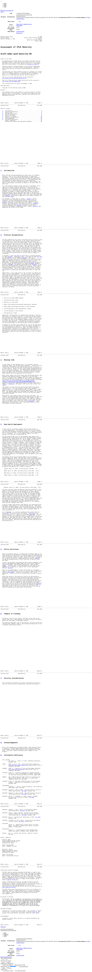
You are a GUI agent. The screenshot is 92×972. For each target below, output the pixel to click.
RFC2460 (24, 257)
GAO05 (4, 565)
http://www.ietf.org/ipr (9, 887)
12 (41, 118)
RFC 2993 (38, 817)
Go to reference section (7, 970)
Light (5, 3)
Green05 (37, 558)
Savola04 (32, 514)
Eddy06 (7, 195)
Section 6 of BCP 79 (33, 64)
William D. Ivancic (27, 24)
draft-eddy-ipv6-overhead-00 (16, 769)
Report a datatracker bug (6, 956)
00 (19, 21)
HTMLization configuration (7, 963)
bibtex (19, 31)
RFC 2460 (39, 256)
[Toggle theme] (1, 1)
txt (17, 31)
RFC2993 (39, 583)
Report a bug (19, 33)
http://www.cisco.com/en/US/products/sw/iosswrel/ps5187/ (18, 380)
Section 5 (19, 205)
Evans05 (10, 567)
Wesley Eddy (19, 24)
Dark (5, 5)
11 (41, 117)
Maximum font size (5, 966)
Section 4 (36, 203)
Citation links (4, 969)
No (6, 959)
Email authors (19, 25)
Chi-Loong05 (10, 572)
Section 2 (29, 198)
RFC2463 (31, 263)
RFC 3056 (21, 821)
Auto (5, 6)
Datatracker (3, 926)
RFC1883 (10, 256)
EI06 (12, 196)
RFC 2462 (22, 810)
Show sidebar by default (6, 958)
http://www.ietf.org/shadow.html (11, 81)
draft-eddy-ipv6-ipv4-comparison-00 (18, 765)
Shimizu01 (11, 383)
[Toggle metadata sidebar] (1, 9)
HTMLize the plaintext (7, 965)
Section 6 (35, 206)
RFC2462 (34, 264)
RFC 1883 (16, 255)
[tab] (4, 933)
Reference (9, 968)
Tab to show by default (6, 960)
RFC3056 (9, 512)
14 (41, 121)
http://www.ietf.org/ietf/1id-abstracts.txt (14, 78)
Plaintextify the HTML (20, 965)
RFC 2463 (24, 815)
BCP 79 (15, 879)
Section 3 (4, 202)
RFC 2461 (31, 797)
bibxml (22, 31)
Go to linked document (20, 970)
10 (41, 116)
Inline (3, 968)
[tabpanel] (46, 948)
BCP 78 (9, 879)
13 (41, 120)
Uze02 (4, 384)
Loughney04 (31, 401)
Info (3, 962)
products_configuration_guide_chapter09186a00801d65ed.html (18, 381)
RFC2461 (11, 264)
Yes (3, 959)
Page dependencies (23, 966)
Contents (8, 962)
